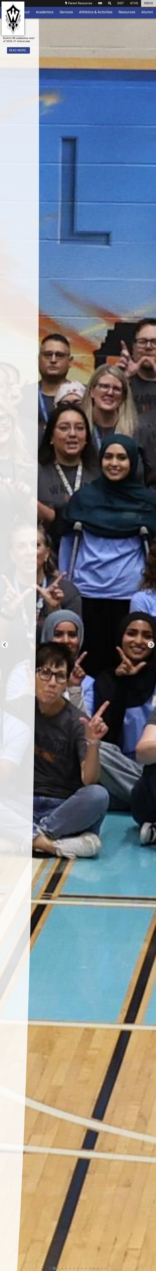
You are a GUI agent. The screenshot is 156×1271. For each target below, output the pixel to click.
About (25, 12)
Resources (127, 12)
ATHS (134, 3)
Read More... (18, 65)
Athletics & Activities (95, 12)
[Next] (151, 644)
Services (66, 12)
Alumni (147, 12)
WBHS (148, 3)
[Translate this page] (100, 3)
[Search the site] (109, 3)
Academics (44, 12)
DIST (120, 3)
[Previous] (5, 644)
